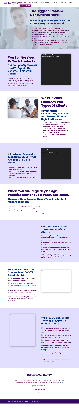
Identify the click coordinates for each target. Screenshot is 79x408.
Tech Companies (44, 2)
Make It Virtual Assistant (32, 401)
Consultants (33, 2)
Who (21, 2)
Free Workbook (25, 5)
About (71, 2)
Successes (64, 2)
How (25, 2)
